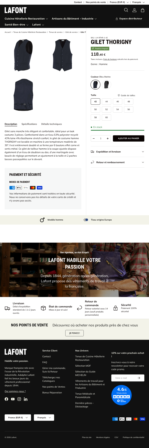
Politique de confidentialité (133, 437)
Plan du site (87, 437)
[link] (134, 10)
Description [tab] (11, 123)
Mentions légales (103, 437)
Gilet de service (71, 32)
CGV (116, 437)
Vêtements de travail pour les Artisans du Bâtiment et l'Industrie (90, 384)
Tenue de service (56, 32)
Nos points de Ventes (53, 386)
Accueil (8, 32)
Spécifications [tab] (29, 123)
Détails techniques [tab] (51, 123)
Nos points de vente (96, 2)
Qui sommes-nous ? (15, 391)
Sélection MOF (83, 365)
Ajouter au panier (128, 138)
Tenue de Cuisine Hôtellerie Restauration (29, 32)
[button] (126, 95)
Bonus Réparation (52, 392)
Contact (78, 2)
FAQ (44, 362)
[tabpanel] (43, 145)
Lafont (13, 437)
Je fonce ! (74, 333)
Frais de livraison (110, 59)
